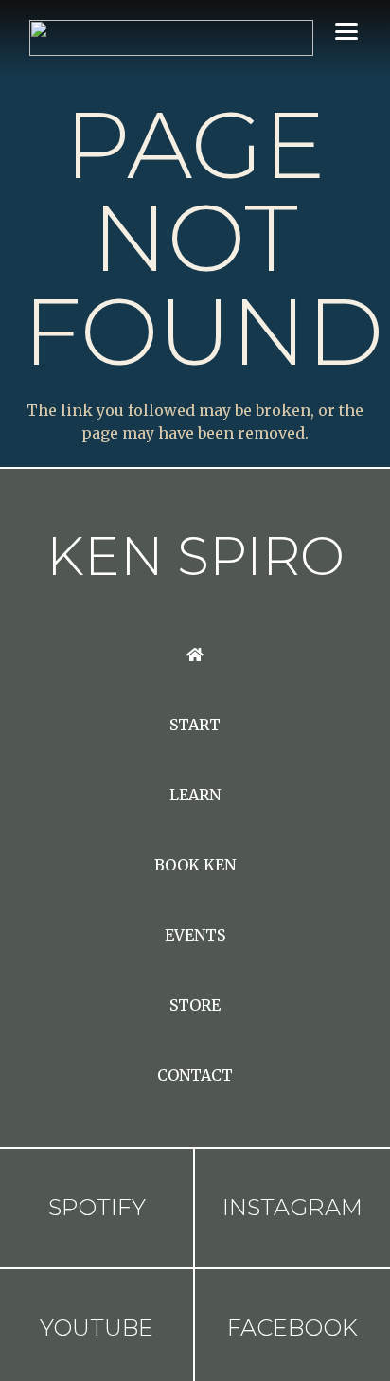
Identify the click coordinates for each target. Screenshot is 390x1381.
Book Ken (195, 864)
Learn (195, 794)
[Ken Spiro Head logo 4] (171, 38)
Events (195, 934)
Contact (195, 1075)
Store (195, 1004)
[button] (346, 31)
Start (195, 724)
